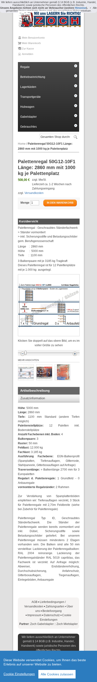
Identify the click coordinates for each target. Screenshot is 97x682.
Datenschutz (52, 615)
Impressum (34, 615)
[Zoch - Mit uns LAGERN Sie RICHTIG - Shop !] (48, 19)
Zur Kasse (28, 48)
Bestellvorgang (52, 611)
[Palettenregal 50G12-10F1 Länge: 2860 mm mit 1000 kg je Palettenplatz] (26, 372)
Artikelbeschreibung (35, 390)
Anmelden (27, 54)
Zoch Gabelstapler (42, 624)
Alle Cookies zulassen (57, 674)
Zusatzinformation (32, 398)
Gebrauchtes (28, 126)
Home (22, 143)
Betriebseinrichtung (32, 77)
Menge (24, 202)
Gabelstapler (28, 116)
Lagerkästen (28, 87)
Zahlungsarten (56, 606)
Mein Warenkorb (31, 43)
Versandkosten (34, 193)
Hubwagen (27, 106)
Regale (25, 67)
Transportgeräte (30, 97)
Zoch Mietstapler (67, 624)
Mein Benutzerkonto (33, 37)
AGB (34, 602)
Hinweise (80, 7)
